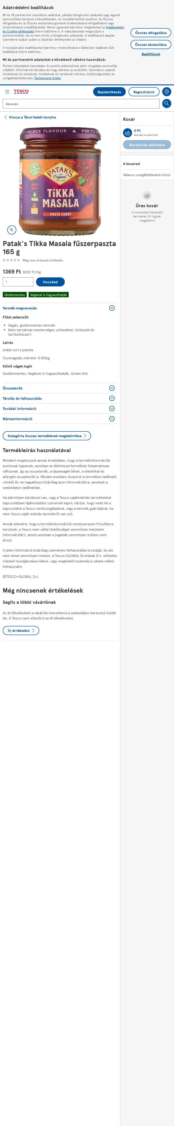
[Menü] (7, 91)
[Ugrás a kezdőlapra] (21, 92)
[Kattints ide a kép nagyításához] (11, 229)
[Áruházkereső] (166, 91)
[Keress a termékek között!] (166, 103)
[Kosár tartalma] (127, 132)
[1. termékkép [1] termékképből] (60, 181)
